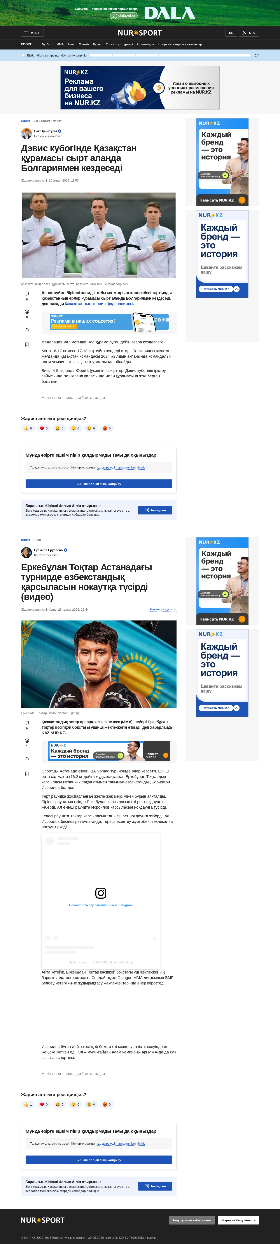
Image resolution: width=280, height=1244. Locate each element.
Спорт (26, 44)
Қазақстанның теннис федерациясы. (99, 304)
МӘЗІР (35, 33)
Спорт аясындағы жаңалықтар (180, 44)
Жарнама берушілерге (239, 1220)
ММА (60, 44)
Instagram (158, 510)
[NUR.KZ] (140, 33)
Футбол (47, 44)
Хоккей (84, 44)
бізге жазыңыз (93, 397)
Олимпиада (145, 44)
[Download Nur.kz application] (140, 13)
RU (231, 33)
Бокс (71, 44)
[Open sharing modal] (27, 329)
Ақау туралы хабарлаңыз (192, 1220)
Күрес (97, 44)
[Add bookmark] (27, 344)
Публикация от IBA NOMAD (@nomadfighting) (101, 962)
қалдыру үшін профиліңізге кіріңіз (121, 467)
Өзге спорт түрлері (119, 44)
